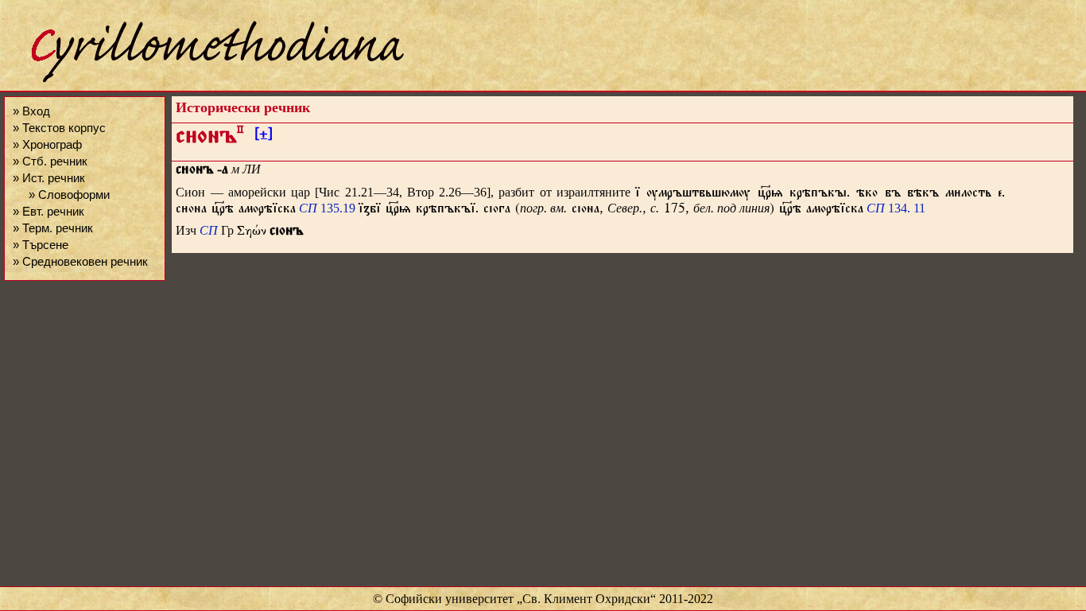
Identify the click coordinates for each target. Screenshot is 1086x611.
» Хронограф (47, 144)
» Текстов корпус (59, 127)
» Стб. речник (50, 161)
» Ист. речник (49, 178)
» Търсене (40, 244)
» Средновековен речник (80, 261)
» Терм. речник (53, 228)
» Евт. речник (48, 211)
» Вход (31, 111)
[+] (263, 136)
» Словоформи (69, 194)
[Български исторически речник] (203, 80)
